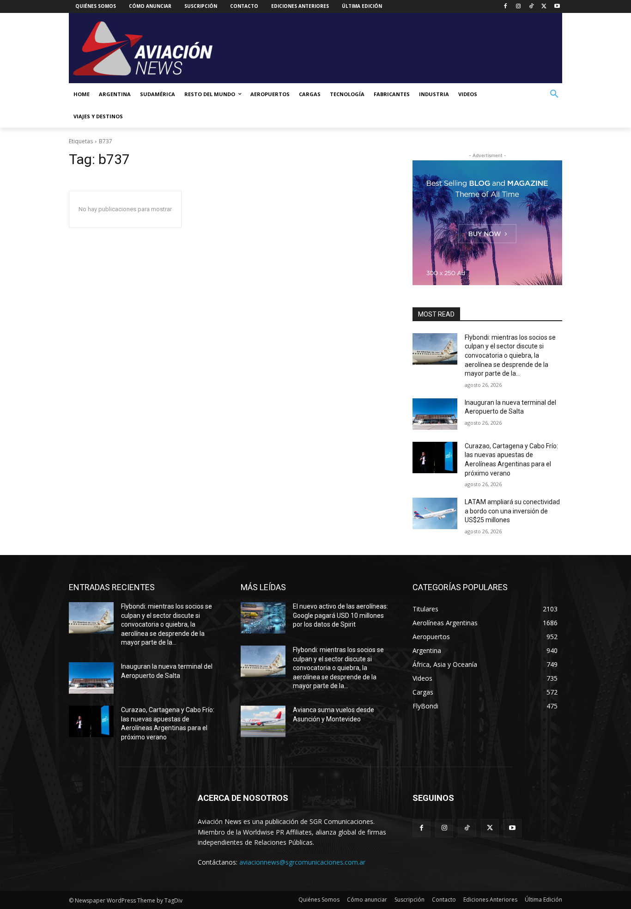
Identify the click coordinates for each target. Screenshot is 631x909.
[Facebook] (505, 6)
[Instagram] (518, 6)
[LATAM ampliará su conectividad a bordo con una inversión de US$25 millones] (435, 513)
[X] (544, 6)
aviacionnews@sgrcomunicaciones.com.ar (302, 862)
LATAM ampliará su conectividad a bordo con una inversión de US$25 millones (512, 511)
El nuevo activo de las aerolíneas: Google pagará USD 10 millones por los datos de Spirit (340, 615)
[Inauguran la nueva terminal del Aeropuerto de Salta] (435, 414)
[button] (554, 94)
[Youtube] (557, 6)
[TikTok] (531, 6)
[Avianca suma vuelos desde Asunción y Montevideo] (263, 721)
